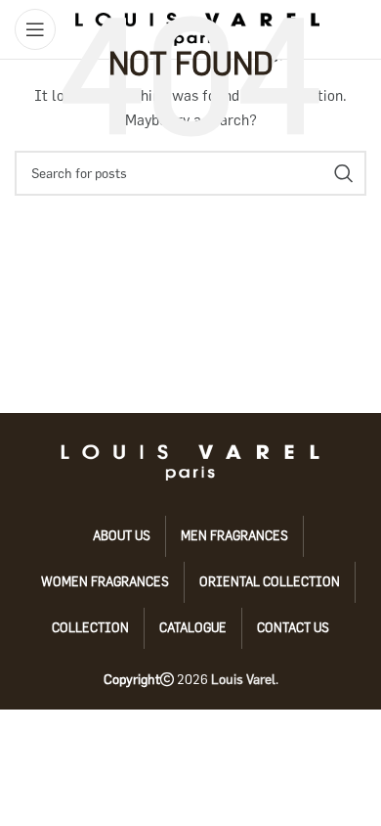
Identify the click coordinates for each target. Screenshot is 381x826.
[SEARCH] (343, 173)
